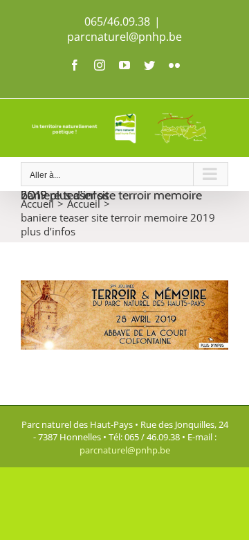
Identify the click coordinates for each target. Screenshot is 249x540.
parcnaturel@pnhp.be (124, 36)
